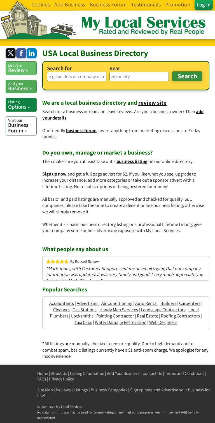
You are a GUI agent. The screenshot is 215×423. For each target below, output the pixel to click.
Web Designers (163, 322)
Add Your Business (123, 373)
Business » (20, 86)
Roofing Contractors (180, 316)
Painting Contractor (115, 316)
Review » (18, 67)
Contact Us (152, 373)
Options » (19, 104)
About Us (59, 373)
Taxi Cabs (83, 322)
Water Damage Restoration (120, 322)
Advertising (88, 303)
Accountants (61, 303)
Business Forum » (18, 125)
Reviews (63, 389)
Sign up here (141, 389)
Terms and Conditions (184, 373)
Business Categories (109, 389)
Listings (81, 389)
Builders (168, 303)
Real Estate (147, 316)
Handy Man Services (118, 310)
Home (42, 373)
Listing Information (87, 373)
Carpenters (189, 303)
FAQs (41, 379)
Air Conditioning (116, 303)
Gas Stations (85, 310)
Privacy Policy (61, 379)
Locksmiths (82, 316)
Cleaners (61, 310)
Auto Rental (146, 303)
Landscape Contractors (163, 310)
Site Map (45, 389)
